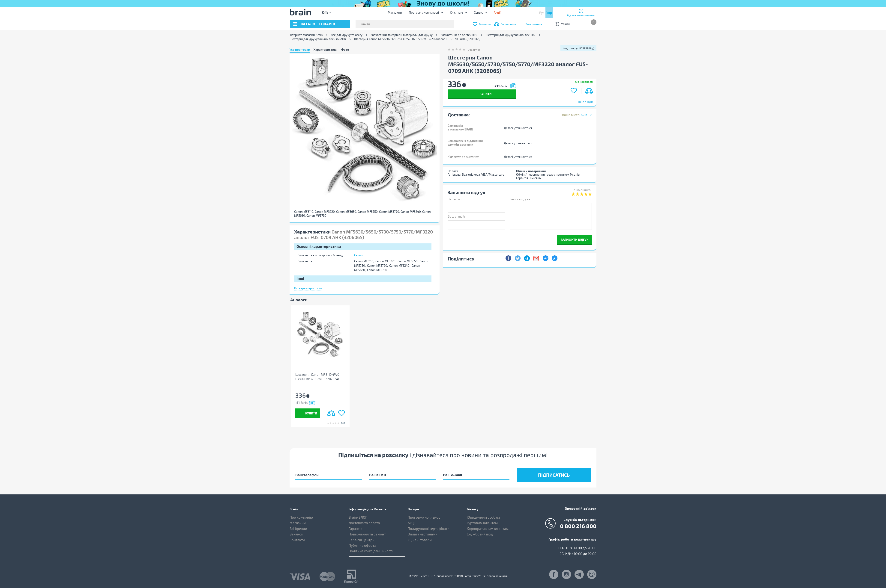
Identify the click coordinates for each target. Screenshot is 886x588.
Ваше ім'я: (455, 199)
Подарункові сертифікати (428, 528)
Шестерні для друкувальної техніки (510, 34)
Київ (325, 12)
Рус (541, 13)
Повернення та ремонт (367, 534)
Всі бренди (298, 528)
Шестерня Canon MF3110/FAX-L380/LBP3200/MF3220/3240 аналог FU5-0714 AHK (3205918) (318, 376)
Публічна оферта (362, 545)
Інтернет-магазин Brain (306, 34)
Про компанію (301, 517)
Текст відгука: (520, 199)
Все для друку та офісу (346, 34)
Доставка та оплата (364, 523)
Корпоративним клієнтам (488, 528)
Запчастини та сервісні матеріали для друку (402, 34)
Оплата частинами (422, 534)
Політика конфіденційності (371, 551)
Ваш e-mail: (456, 216)
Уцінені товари (420, 540)
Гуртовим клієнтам (482, 523)
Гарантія (355, 528)
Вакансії (296, 534)
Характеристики (326, 49)
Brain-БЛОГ (358, 517)
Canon (358, 255)
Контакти (297, 540)
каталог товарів (318, 24)
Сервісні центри (361, 540)
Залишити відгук (574, 239)
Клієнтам (456, 12)
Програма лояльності (424, 12)
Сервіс (478, 12)
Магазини (395, 12)
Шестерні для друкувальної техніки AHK (318, 39)
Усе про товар (300, 49)
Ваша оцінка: (581, 190)
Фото (345, 49)
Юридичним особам (483, 517)
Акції (412, 523)
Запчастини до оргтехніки (459, 34)
